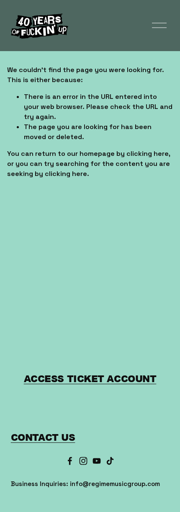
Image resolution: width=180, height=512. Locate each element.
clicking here (147, 153)
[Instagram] (83, 461)
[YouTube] (97, 461)
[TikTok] (110, 461)
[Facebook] (70, 461)
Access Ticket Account (90, 378)
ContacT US (43, 437)
